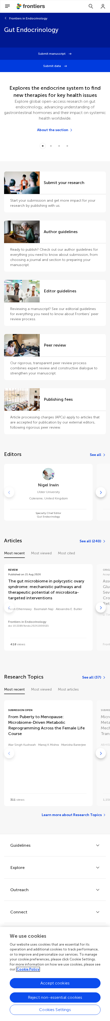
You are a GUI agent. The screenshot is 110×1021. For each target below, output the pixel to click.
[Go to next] (101, 492)
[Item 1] (51, 146)
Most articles (68, 689)
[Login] (103, 6)
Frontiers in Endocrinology (28, 18)
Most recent (14, 553)
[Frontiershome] (31, 6)
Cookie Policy (28, 969)
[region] (55, 974)
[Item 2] (59, 146)
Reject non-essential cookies (55, 997)
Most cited (66, 553)
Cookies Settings (55, 1009)
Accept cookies (55, 983)
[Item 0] (43, 146)
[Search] (91, 6)
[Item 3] (67, 146)
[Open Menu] (7, 6)
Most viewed (41, 553)
